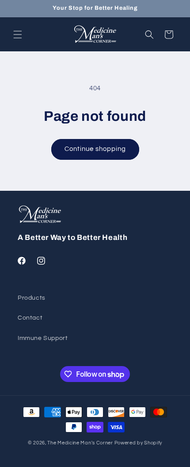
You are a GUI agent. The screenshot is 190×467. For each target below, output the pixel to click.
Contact (30, 318)
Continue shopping (95, 149)
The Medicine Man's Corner (80, 442)
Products (32, 298)
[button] (17, 34)
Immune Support (43, 338)
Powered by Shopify (138, 442)
